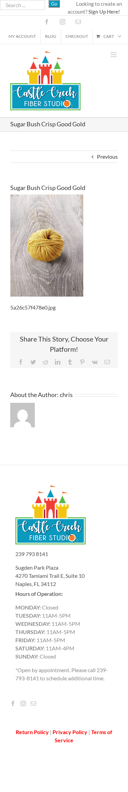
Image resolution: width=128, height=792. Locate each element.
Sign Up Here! (104, 12)
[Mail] (33, 703)
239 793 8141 (31, 554)
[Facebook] (13, 703)
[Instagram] (23, 703)
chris (66, 394)
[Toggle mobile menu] (114, 54)
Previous (107, 156)
